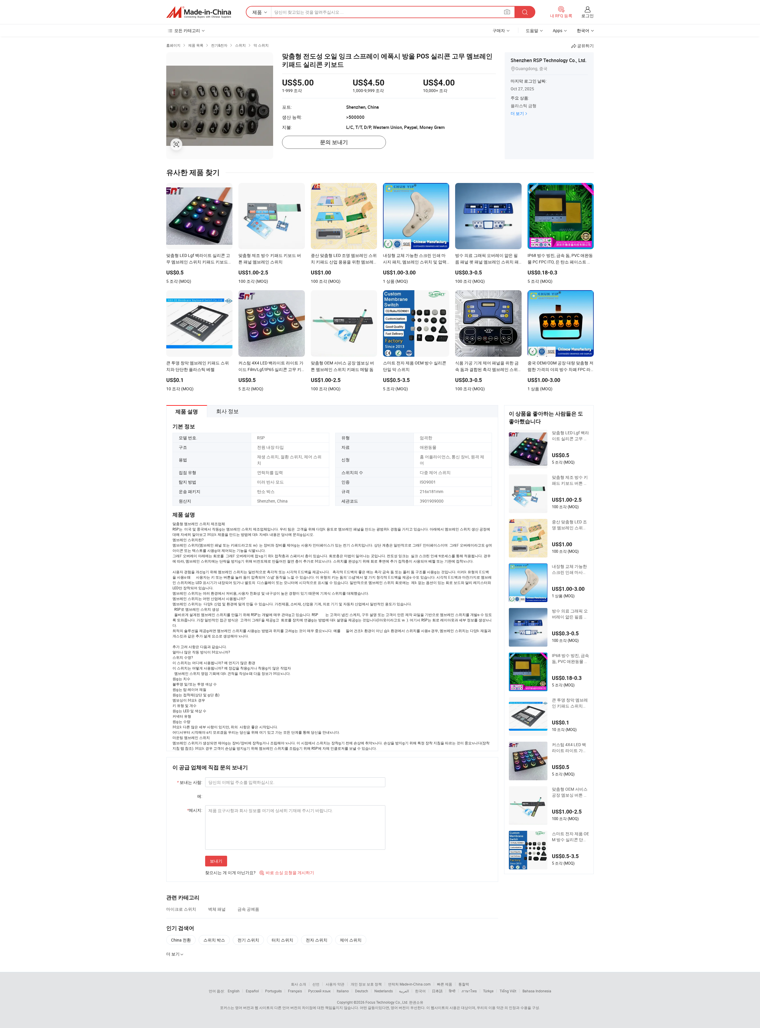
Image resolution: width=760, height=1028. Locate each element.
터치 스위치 (282, 940)
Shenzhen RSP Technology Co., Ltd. (548, 60)
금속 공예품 (248, 909)
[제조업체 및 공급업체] (198, 12)
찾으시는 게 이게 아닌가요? (230, 872)
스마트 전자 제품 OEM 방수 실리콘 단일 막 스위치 (570, 837)
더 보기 (517, 113)
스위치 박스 (214, 940)
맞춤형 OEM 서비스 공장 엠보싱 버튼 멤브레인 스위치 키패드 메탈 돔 (570, 792)
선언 (315, 984)
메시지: (194, 810)
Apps (557, 30)
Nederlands (383, 990)
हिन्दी (452, 990)
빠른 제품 (444, 984)
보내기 (216, 861)
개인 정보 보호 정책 (366, 984)
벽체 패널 (217, 909)
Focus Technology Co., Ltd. (386, 1002)
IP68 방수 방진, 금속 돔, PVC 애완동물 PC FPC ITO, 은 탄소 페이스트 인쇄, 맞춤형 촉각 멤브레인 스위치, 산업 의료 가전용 (570, 658)
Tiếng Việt (508, 990)
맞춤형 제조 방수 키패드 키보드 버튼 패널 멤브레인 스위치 (570, 480)
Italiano (343, 990)
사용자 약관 (335, 984)
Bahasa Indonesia (536, 990)
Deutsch (361, 990)
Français (295, 990)
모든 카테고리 (187, 30)
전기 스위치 (248, 940)
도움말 (532, 30)
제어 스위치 (351, 940)
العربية (404, 990)
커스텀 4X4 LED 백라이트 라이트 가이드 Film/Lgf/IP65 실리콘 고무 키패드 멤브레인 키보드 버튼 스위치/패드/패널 (570, 748)
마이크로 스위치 (181, 909)
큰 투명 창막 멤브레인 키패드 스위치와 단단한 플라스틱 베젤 (570, 703)
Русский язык (319, 990)
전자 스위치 (316, 940)
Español (252, 990)
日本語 (437, 990)
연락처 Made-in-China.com (409, 984)
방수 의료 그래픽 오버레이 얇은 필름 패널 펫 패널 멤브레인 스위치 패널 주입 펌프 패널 (570, 614)
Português (273, 990)
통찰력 (463, 984)
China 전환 (181, 940)
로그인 (587, 15)
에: (199, 796)
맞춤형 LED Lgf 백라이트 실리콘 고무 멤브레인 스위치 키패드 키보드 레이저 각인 (570, 436)
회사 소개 (298, 984)
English (234, 990)
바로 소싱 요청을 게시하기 (286, 872)
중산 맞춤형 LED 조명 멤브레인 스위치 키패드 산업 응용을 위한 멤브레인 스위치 (569, 525)
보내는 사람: (189, 782)
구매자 (499, 30)
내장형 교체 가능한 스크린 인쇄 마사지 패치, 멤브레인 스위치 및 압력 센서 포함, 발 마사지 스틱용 (570, 569)
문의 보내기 (334, 142)
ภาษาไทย (469, 990)
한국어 (420, 990)
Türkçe (488, 990)
